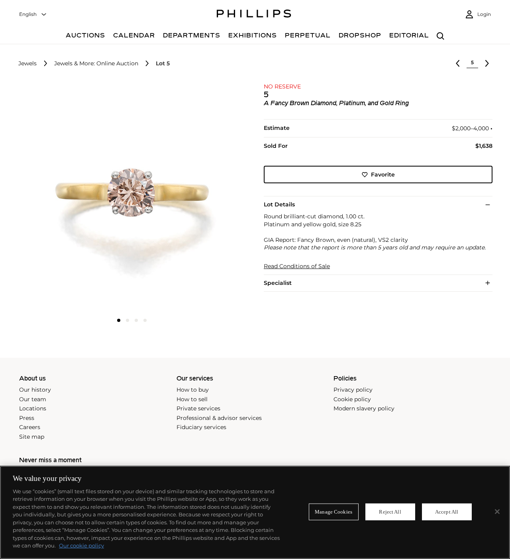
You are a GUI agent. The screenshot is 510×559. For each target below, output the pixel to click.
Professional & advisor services (219, 418)
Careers (29, 427)
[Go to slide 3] (136, 320)
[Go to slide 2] (127, 320)
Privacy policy (353, 389)
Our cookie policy (81, 545)
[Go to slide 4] (145, 320)
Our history (35, 389)
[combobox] (33, 14)
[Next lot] (486, 63)
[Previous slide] (56, 198)
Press (26, 418)
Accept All (446, 512)
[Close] (497, 511)
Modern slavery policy (363, 408)
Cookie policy (352, 399)
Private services (198, 408)
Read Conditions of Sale (297, 266)
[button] (129, 197)
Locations (32, 408)
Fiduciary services (201, 427)
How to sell (192, 399)
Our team (32, 399)
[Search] (440, 36)
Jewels (27, 63)
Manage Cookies (333, 512)
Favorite (383, 174)
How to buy (193, 389)
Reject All (390, 512)
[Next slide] (208, 198)
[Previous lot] (457, 63)
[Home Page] (254, 15)
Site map (31, 436)
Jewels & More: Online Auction (96, 63)
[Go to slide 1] (119, 320)
